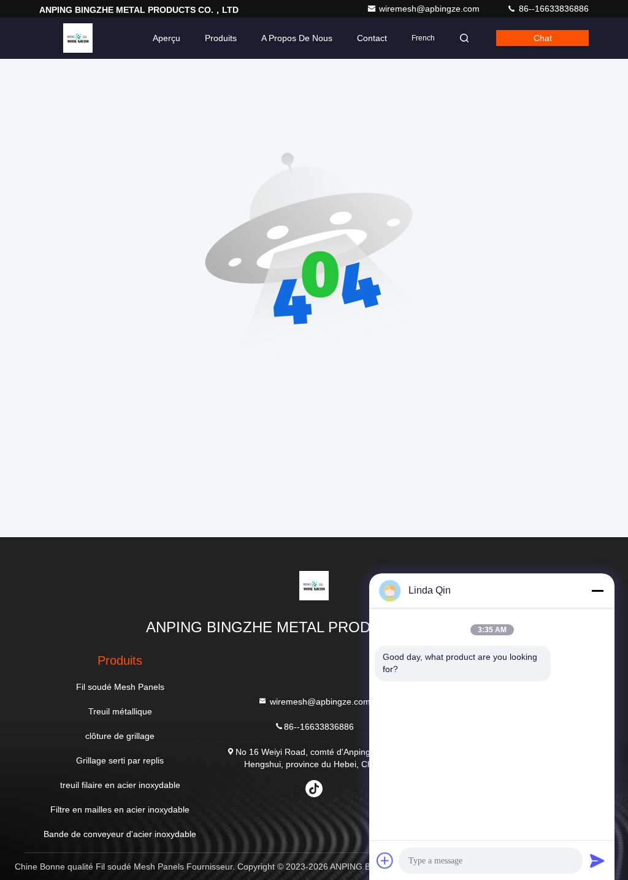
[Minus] (597, 590)
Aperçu (166, 38)
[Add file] (385, 860)
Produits (221, 38)
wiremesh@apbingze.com (430, 8)
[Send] (597, 860)
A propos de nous (296, 38)
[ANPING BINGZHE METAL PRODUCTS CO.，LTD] (78, 38)
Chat (543, 38)
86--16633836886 (552, 8)
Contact (372, 38)
